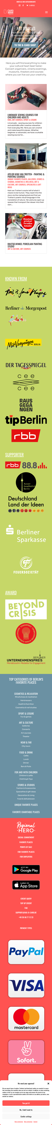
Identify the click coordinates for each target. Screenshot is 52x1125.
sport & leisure (30, 119)
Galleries (26, 726)
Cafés (26, 756)
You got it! (26, 1103)
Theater (26, 736)
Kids (9, 119)
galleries (32, 179)
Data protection (19, 1122)
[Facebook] (23, 6)
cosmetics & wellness (24, 181)
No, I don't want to (26, 1109)
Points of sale (26, 847)
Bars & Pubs (26, 766)
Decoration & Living (26, 795)
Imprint (35, 1122)
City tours (26, 746)
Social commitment (26, 837)
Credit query (26, 898)
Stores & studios (26, 785)
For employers (26, 856)
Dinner (26, 763)
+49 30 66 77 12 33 (26, 917)
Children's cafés (26, 775)
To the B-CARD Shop (25, 45)
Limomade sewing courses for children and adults (23, 116)
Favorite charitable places (26, 812)
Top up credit (26, 903)
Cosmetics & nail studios (26, 707)
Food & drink (26, 752)
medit (30, 697)
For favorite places (26, 851)
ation (35, 697)
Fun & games (26, 717)
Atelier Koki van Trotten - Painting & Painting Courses (26, 175)
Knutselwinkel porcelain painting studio (25, 245)
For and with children (26, 772)
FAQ (26, 907)
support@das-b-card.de (26, 912)
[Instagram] (20, 6)
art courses (17, 119)
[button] (48, 1083)
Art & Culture (13, 248)
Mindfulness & (21, 697)
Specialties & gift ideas (26, 792)
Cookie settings (26, 1116)
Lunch (26, 759)
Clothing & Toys (26, 779)
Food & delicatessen (26, 799)
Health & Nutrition (26, 704)
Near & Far (26, 742)
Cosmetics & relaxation (26, 693)
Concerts (26, 729)
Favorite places (26, 842)
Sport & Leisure (26, 713)
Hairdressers (26, 700)
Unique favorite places (17, 179)
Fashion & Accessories (26, 788)
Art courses (25, 248)
